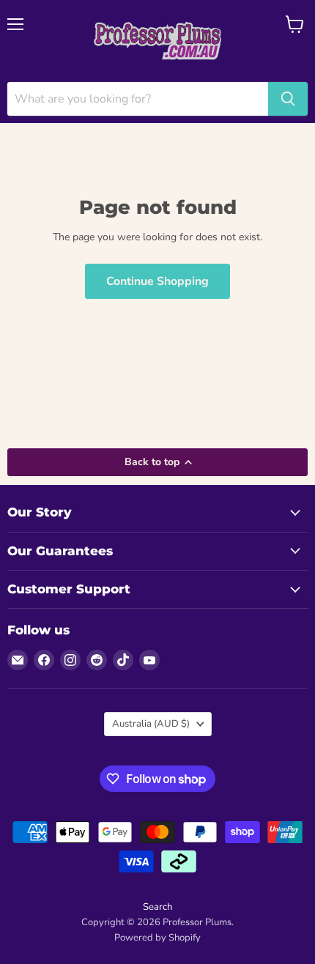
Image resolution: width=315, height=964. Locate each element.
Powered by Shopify (157, 937)
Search (157, 906)
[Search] (288, 99)
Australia (151, 723)
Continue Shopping (157, 281)
